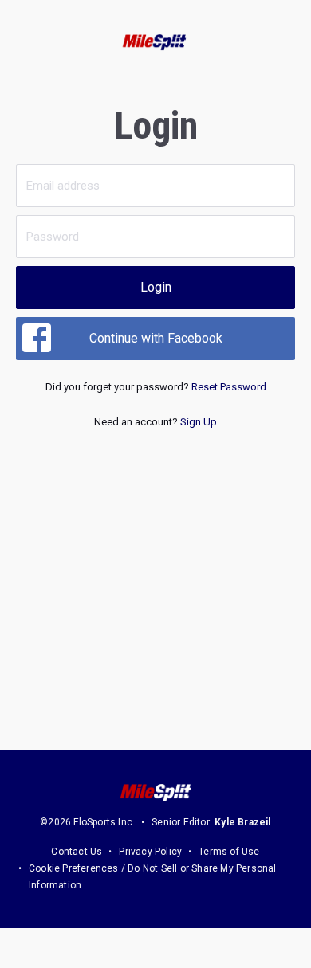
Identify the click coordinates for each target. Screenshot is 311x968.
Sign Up (198, 422)
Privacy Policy (150, 851)
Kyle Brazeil (242, 822)
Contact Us (76, 851)
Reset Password (228, 387)
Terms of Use (229, 851)
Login (155, 287)
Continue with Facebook (155, 338)
